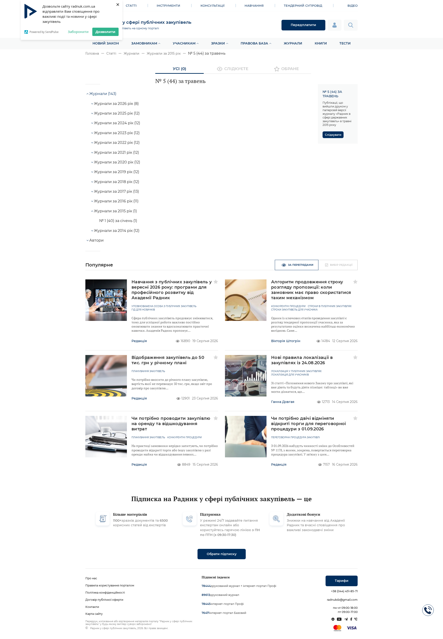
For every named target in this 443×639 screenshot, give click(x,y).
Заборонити (78, 31)
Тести (345, 43)
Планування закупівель (148, 371)
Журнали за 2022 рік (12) (117, 142)
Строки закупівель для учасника (294, 310)
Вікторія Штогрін (285, 341)
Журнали (293, 43)
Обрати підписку (221, 554)
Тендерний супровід (303, 5)
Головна (92, 53)
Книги (321, 43)
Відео (352, 5)
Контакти (92, 607)
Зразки (218, 43)
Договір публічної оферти (104, 599)
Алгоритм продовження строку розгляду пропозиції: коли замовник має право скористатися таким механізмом (311, 289)
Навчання (254, 5)
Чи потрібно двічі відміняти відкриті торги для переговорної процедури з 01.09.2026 (308, 424)
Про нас (91, 578)
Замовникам (144, 43)
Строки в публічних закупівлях (330, 306)
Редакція (139, 341)
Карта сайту (94, 613)
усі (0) (179, 68)
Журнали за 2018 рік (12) (116, 182)
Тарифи (341, 581)
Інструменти (168, 5)
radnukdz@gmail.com (342, 599)
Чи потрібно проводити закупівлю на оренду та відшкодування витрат (171, 424)
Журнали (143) (102, 94)
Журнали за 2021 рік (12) (116, 152)
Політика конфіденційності (105, 592)
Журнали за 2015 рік (164, 53)
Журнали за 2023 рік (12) (117, 133)
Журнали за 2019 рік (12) (116, 172)
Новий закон (106, 43)
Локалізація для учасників (290, 375)
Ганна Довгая (282, 402)
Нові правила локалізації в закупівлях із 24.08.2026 (302, 360)
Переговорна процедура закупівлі (295, 437)
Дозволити (105, 31)
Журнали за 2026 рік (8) (116, 103)
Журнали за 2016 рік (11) (116, 201)
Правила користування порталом (109, 585)
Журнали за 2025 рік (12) (117, 113)
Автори (96, 240)
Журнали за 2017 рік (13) (116, 191)
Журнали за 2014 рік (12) (116, 230)
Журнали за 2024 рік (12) (117, 123)
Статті (131, 5)
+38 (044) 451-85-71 (344, 591)
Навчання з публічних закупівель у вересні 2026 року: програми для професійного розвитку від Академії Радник (172, 289)
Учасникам (184, 43)
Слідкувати (333, 134)
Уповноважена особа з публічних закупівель (164, 306)
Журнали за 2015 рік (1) (115, 211)
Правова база (254, 43)
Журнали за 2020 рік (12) (117, 162)
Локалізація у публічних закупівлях (296, 371)
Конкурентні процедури (288, 306)
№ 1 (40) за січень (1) (118, 221)
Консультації (212, 5)
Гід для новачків (143, 310)
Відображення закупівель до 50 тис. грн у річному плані (168, 360)
